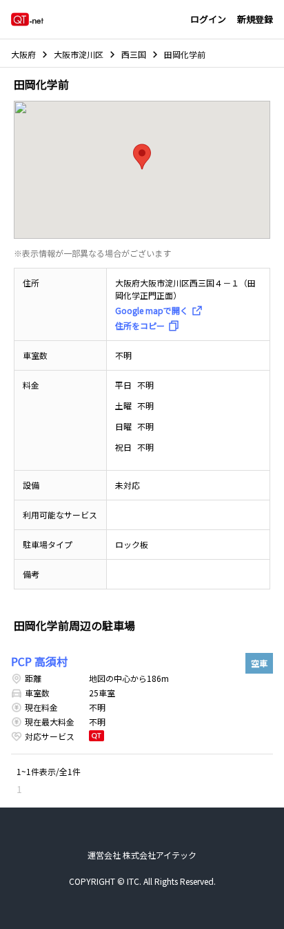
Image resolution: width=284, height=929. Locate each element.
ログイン (208, 19)
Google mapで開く (151, 310)
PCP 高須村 (39, 661)
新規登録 (255, 19)
